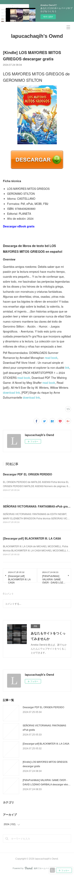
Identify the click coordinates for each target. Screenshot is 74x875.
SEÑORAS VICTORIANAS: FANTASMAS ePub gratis (37, 506)
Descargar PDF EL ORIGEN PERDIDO (27, 474)
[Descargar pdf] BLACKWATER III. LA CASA (32, 538)
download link (11, 392)
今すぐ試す (48, 16)
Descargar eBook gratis (19, 226)
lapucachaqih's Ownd (37, 36)
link (67, 368)
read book (51, 358)
